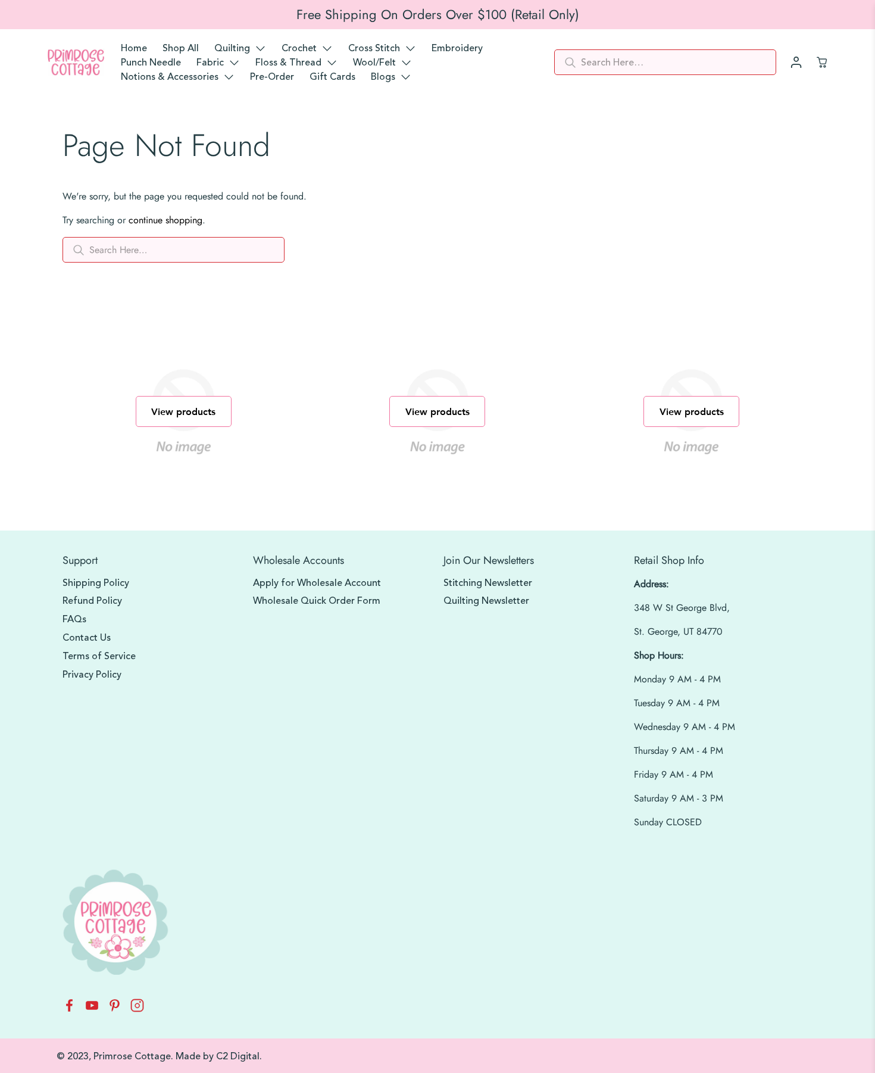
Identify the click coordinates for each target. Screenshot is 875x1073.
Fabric (210, 62)
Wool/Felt (374, 62)
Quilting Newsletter (486, 601)
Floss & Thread (288, 62)
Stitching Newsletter (487, 583)
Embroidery (457, 48)
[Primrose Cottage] (76, 62)
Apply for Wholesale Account (317, 583)
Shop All (180, 48)
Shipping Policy (95, 583)
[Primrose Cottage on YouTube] (92, 1009)
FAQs (74, 619)
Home (134, 48)
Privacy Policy (91, 674)
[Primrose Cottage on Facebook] (69, 1009)
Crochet (299, 48)
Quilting (232, 48)
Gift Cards (332, 77)
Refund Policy (92, 601)
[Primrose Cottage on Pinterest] (114, 1009)
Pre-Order (272, 77)
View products (183, 411)
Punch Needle (151, 62)
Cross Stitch (374, 48)
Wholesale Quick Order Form (316, 601)
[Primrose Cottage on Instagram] (137, 1009)
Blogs (383, 77)
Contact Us (86, 638)
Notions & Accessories (169, 77)
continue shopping (165, 220)
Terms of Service (99, 656)
